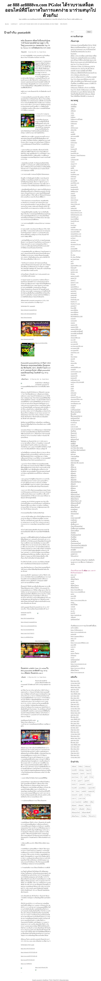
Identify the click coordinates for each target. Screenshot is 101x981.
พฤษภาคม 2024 (75, 738)
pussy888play (75, 312)
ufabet (72, 390)
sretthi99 (73, 369)
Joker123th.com (75, 204)
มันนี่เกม (73, 452)
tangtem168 (74, 376)
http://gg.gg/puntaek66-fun (27, 629)
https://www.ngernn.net (77, 672)
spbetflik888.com (76, 367)
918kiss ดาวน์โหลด (76, 119)
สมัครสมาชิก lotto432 (77, 463)
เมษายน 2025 (75, 715)
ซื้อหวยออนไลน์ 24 (76, 416)
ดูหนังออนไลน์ (75, 418)
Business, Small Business (78, 155)
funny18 (73, 178)
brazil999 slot (75, 153)
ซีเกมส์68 (73, 414)
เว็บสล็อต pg (74, 541)
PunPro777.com (75, 304)
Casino (73, 161)
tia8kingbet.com (75, 380)
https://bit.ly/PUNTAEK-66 (28, 948)
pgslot (72, 594)
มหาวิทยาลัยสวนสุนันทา (78, 450)
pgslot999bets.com (76, 289)
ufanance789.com (76, 397)
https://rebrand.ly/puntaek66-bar (29, 310)
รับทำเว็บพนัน (75, 460)
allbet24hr (73, 130)
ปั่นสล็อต (73, 431)
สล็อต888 (73, 479)
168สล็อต (73, 106)
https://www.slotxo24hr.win (79, 600)
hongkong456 (75, 189)
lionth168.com (75, 221)
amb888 (73, 134)
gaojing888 (74, 181)
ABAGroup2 (74, 128)
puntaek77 (74, 306)
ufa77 (72, 384)
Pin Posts (63, 24)
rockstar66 (74, 320)
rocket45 (73, 318)
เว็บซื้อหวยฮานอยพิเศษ (78, 528)
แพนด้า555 (74, 554)
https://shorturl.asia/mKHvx (42, 641)
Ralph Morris (42, 52)
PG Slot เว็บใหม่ (75, 257)
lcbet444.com (74, 217)
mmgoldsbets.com (76, 234)
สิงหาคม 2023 (75, 755)
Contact (14, 24)
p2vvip (73, 246)
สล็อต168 (73, 469)
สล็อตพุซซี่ (74, 492)
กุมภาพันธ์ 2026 (75, 694)
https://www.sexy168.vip (78, 668)
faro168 (73, 172)
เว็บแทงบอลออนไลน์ (77, 547)
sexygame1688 (75, 348)
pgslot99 (73, 284)
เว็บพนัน (73, 532)
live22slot (73, 225)
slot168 (73, 359)
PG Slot (73, 255)
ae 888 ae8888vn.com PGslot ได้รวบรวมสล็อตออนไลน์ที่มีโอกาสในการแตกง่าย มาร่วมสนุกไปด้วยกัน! (50, 10)
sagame (73, 323)
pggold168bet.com (76, 265)
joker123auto (74, 200)
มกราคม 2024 (75, 747)
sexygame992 (75, 350)
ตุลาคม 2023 (74, 751)
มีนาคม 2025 (75, 717)
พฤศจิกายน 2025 (76, 700)
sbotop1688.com (75, 337)
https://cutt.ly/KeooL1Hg (41, 967)
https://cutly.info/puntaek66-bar (28, 313)
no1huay (73, 238)
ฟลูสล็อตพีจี (74, 446)
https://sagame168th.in (77, 636)
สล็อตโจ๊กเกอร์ (75, 507)
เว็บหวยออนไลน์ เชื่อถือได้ (79, 545)
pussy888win (74, 314)
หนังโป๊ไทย (74, 604)
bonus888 (73, 151)
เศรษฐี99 (73, 549)
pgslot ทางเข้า (75, 276)
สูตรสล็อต (74, 511)
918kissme (74, 123)
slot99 (72, 581)
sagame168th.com (76, 329)
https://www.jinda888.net (78, 592)
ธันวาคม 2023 (75, 749)
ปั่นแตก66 (24, 52)
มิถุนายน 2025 (75, 711)
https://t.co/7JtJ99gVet (26, 963)
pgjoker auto (74, 270)
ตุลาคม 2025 (74, 702)
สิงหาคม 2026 (75, 681)
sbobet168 (74, 335)
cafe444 (73, 157)
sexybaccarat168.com (77, 346)
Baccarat (73, 138)
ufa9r (72, 388)
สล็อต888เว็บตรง (76, 482)
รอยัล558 (73, 458)
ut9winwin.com (75, 401)
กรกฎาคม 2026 (75, 683)
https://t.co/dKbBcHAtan (27, 637)
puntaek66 (37, 136)
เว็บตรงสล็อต (75, 530)
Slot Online (74, 357)
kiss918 (73, 613)
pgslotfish (73, 291)
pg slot (73, 611)
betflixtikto (74, 142)
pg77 (72, 261)
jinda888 (73, 195)
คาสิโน (73, 407)
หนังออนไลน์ (75, 513)
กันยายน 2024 (75, 730)
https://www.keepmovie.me (78, 664)
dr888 (72, 168)
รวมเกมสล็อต (75, 456)
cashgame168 (74, 159)
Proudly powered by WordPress (40, 980)
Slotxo (72, 361)
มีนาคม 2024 (75, 742)
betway (73, 145)
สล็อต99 (73, 484)
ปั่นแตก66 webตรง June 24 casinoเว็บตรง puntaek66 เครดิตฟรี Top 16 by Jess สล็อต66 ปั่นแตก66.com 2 (35, 670)
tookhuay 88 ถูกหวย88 (77, 382)
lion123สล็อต (75, 219)
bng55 (72, 147)
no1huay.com (74, 240)
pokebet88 (74, 295)
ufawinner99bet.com (76, 399)
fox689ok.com (75, 174)
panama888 (74, 248)
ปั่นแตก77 (74, 435)
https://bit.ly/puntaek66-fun (27, 618)
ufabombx (73, 393)
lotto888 (73, 227)
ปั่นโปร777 (74, 437)
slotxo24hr (74, 363)
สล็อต (72, 465)
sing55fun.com (75, 352)
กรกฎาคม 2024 (75, 734)
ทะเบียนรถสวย (75, 420)
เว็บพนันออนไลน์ (76, 535)
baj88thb (73, 140)
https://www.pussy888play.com (80, 643)
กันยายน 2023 (75, 753)
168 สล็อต (74, 104)
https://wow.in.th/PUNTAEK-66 (29, 956)
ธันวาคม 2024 (75, 723)
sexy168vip (74, 342)
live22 (72, 223)
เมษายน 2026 (75, 689)
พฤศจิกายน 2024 (76, 725)
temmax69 (74, 378)
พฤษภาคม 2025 (75, 713)
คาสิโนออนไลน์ (75, 410)
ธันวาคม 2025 (75, 698)
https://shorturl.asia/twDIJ (27, 339)
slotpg (72, 602)
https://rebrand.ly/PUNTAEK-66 (29, 952)
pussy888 (73, 596)
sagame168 (74, 325)
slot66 (46, 701)
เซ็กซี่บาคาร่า (75, 524)
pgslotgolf (73, 293)
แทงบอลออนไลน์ (76, 552)
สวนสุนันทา (74, 509)
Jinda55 (82, 773)
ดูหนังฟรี (73, 662)
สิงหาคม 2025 (75, 706)
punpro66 (73, 634)
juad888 (73, 206)
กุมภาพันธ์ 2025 (75, 719)
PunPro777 (74, 301)
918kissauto (74, 121)
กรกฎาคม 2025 (75, 708)
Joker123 (73, 198)
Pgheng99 (73, 267)
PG (72, 253)
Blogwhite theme (64, 980)
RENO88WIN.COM (76, 316)
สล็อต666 (73, 475)
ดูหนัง (72, 640)
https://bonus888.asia (77, 590)
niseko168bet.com (76, 236)
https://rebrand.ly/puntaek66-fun (29, 622)
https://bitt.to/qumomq (26, 317)
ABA (72, 125)
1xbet (72, 113)
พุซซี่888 (73, 443)
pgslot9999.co (75, 287)
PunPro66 (73, 297)
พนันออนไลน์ (75, 439)
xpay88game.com (76, 403)
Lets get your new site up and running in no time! (38, 24)
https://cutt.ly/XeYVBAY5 (27, 633)
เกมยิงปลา (74, 520)
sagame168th (74, 327)
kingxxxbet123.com (76, 212)
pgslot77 (73, 280)
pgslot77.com (74, 282)
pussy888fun (74, 310)
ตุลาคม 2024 (74, 727)
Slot (72, 354)
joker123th (74, 202)
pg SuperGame (75, 259)
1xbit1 (72, 115)
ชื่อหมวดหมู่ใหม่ (76, 412)
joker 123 (73, 575)
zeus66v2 (73, 405)
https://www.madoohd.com (78, 632)
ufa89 (72, 386)
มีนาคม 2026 (75, 691)
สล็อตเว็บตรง (24, 379)
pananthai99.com (75, 251)
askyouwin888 (75, 136)
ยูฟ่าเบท (73, 454)
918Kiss (73, 117)
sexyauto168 (74, 344)
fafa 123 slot (74, 170)
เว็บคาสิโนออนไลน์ (76, 526)
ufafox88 (73, 395)
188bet (73, 108)
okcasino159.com (76, 244)
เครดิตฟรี (74, 522)
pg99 (72, 263)
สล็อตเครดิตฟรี (75, 496)
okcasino (73, 242)
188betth (73, 111)
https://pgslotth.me (76, 615)
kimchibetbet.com (76, 210)
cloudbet (73, 166)
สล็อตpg (73, 488)
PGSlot (73, 274)
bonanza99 (74, 149)
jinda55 (73, 193)
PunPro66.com (75, 299)
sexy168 (73, 340)
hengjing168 (74, 187)
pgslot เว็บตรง (75, 653)
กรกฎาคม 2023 (75, 757)
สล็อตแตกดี (74, 505)
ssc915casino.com (76, 371)
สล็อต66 (23, 677)
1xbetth (73, 606)
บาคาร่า (73, 424)
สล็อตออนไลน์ (75, 494)
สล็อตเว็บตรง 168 (76, 501)
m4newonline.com (76, 229)
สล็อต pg (73, 467)
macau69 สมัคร (75, 231)
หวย (72, 516)
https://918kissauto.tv (77, 630)
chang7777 (74, 164)
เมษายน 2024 (75, 740)
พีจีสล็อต (73, 441)
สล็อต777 (73, 477)
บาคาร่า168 (74, 426)
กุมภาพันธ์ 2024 (75, 744)
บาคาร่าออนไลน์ (76, 429)
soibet (72, 365)
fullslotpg (73, 176)
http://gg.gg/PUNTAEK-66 (27, 960)
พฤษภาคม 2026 (75, 687)
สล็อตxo (73, 490)
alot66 (72, 132)
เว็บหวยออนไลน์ (76, 543)
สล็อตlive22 (74, 486)
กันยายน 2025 (75, 704)
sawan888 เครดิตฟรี (77, 331)
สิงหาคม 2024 (75, 732)
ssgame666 (74, 373)
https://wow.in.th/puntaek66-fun (29, 626)
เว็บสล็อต (73, 537)
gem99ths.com (75, 183)
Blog (7, 24)
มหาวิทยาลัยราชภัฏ (77, 448)
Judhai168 (74, 208)
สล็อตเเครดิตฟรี (76, 503)
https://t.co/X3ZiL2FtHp (41, 343)
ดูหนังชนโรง (74, 666)
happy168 (73, 185)
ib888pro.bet (74, 191)
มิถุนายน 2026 (75, 685)
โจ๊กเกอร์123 (74, 556)
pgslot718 (73, 278)
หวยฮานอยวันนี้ (75, 518)
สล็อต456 (73, 471)
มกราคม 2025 (75, 721)
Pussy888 (73, 308)
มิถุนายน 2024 (75, 736)
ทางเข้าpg (74, 422)
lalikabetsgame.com (76, 214)
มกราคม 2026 (75, 696)
